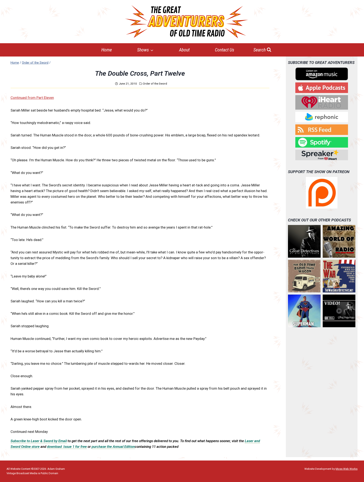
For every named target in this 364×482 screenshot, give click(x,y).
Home (106, 50)
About (184, 50)
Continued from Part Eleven (32, 98)
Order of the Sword (155, 83)
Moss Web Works (346, 468)
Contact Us (224, 50)
